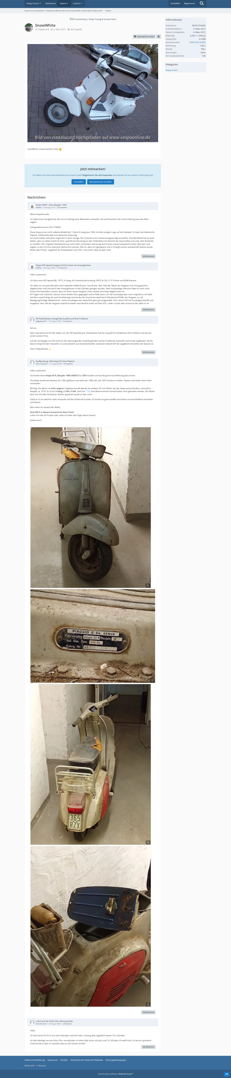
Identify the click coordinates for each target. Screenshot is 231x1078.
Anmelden (175, 3)
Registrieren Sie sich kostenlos (97, 175)
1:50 (88, 391)
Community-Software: (115, 1074)
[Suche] (201, 3)
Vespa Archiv (172, 70)
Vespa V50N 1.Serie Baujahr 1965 (51, 204)
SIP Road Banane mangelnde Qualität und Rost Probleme (62, 318)
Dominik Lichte (41, 1024)
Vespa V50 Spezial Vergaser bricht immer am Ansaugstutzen (63, 265)
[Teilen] (158, 37)
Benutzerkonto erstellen (101, 181)
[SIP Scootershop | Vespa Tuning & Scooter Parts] (93, 19)
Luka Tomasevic (42, 364)
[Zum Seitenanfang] (227, 1074)
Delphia (38, 207)
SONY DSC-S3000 (198, 42)
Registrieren (189, 3)
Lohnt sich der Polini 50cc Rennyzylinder (54, 1021)
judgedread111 (41, 321)
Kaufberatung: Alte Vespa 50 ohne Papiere (55, 361)
